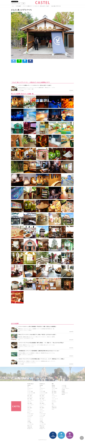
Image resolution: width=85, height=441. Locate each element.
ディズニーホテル (30, 413)
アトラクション (30, 394)
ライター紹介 (64, 385)
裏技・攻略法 (29, 395)
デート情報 (29, 422)
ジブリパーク (21, 330)
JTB (32, 338)
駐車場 (20, 354)
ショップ (28, 418)
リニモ (32, 346)
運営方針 (63, 394)
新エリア (28, 412)
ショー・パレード (30, 400)
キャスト (28, 409)
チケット (25, 330)
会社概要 (63, 389)
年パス (53, 409)
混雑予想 (53, 386)
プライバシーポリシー (65, 388)
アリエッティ (33, 362)
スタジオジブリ (30, 354)
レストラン (29, 401)
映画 (52, 403)
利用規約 (63, 391)
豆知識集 (28, 421)
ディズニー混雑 (30, 391)
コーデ (53, 394)
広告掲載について (65, 392)
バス (29, 346)
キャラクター (29, 416)
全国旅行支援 (29, 427)
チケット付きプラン (27, 338)
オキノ (23, 362)
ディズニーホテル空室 (31, 392)
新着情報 (28, 385)
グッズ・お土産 (30, 415)
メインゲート (28, 362)
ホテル (53, 404)
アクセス (25, 346)
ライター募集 (64, 386)
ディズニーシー (30, 388)
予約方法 (29, 330)
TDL (28, 386)
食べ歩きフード (30, 428)
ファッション (29, 410)
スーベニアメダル (30, 424)
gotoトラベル (29, 425)
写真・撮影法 (29, 403)
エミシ (20, 362)
